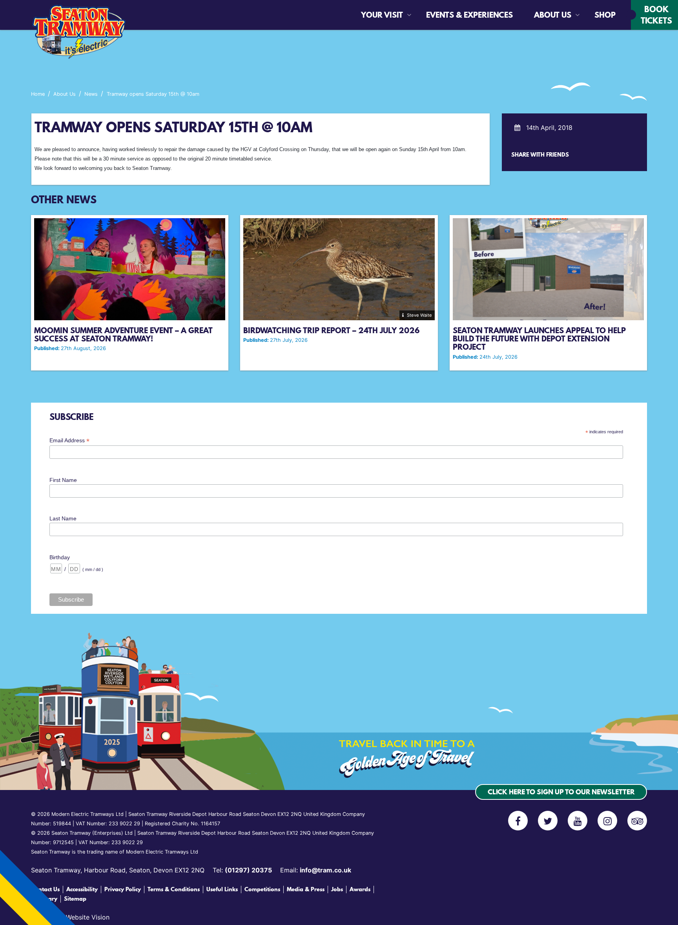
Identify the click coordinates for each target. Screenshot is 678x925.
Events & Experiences (448, 14)
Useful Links (222, 889)
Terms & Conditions (174, 889)
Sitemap (75, 899)
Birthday (59, 557)
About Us (552, 14)
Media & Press (305, 889)
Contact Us (45, 889)
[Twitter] (548, 820)
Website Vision (87, 917)
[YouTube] (577, 820)
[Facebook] (518, 820)
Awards (360, 889)
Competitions (262, 889)
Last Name (63, 518)
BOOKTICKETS (656, 14)
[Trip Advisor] (637, 820)
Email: (315, 870)
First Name (63, 480)
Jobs (337, 889)
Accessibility (82, 889)
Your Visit (382, 14)
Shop (599, 14)
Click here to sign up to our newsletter (561, 792)
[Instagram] (607, 820)
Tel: (242, 870)
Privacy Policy (122, 889)
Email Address (69, 440)
